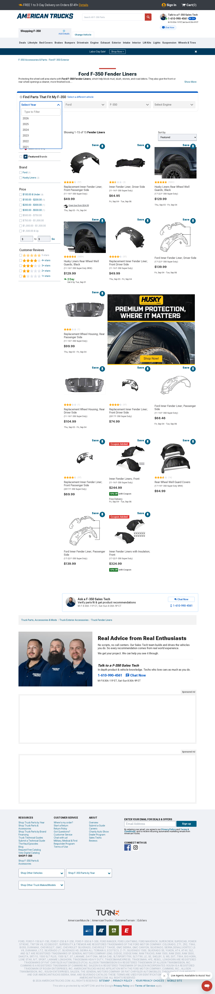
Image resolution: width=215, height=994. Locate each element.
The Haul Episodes (28, 843)
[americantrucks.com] (45, 16)
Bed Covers (46, 42)
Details (83, 5)
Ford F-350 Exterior (59, 59)
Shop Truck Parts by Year (31, 822)
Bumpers (70, 42)
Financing (23, 834)
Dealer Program (97, 834)
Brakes (59, 42)
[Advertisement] (107, 719)
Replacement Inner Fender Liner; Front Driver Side (128, 263)
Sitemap (104, 980)
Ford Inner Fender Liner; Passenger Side (175, 407)
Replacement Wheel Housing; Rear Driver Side (84, 411)
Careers (93, 828)
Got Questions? (62, 831)
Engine (94, 42)
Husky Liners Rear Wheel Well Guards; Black (172, 188)
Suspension (169, 42)
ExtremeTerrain (125, 920)
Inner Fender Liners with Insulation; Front (129, 553)
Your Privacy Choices (150, 980)
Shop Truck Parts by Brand (32, 831)
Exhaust (105, 42)
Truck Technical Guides (30, 837)
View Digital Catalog (29, 852)
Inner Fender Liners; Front (124, 478)
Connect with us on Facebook (127, 847)
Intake (126, 42)
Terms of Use (61, 846)
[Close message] (196, 52)
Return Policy (60, 828)
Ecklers (142, 920)
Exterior (116, 42)
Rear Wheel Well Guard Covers (172, 482)
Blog (20, 846)
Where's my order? (63, 822)
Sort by (161, 132)
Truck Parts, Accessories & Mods (39, 620)
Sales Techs (95, 837)
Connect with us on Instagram (135, 847)
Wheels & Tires (187, 42)
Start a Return (61, 825)
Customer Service (63, 834)
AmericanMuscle (79, 920)
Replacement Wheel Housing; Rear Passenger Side (84, 335)
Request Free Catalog (29, 849)
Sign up (186, 823)
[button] (168, 27)
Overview (93, 822)
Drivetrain (83, 42)
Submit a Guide (97, 825)
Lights (156, 42)
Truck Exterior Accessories (74, 620)
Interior (136, 42)
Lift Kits (147, 42)
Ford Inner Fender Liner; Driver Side (175, 258)
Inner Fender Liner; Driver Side (127, 186)
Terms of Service (145, 985)
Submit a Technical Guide (31, 840)
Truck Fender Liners (101, 620)
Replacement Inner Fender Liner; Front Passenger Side (83, 188)
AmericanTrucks (102, 920)
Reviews (93, 840)
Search (148, 17)
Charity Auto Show (99, 831)
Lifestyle (32, 42)
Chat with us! (61, 837)
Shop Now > (117, 51)
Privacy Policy (168, 829)
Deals (22, 42)
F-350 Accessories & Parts (32, 59)
